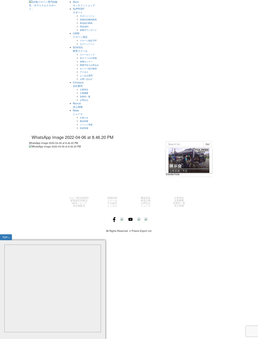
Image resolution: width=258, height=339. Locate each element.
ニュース (146, 205)
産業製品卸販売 (79, 200)
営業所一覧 (179, 203)
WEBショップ (79, 203)
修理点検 (146, 200)
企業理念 (179, 197)
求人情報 (179, 205)
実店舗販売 (79, 205)
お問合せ (146, 203)
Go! (208, 144)
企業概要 (179, 200)
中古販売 (112, 203)
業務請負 (112, 197)
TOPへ (6, 237)
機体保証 (146, 197)
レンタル (112, 205)
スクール (112, 200)
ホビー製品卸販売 (79, 197)
